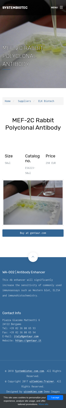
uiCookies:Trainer (41, 381)
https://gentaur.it (28, 340)
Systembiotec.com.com (29, 371)
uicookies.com (33, 391)
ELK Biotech (46, 101)
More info (43, 404)
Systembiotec (15, 8)
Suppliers (24, 101)
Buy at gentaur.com (33, 232)
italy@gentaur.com (26, 336)
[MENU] (61, 6)
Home (8, 101)
